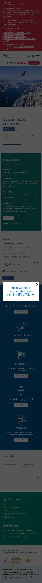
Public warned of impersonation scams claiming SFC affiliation (20, 291)
